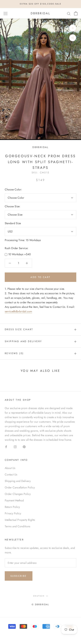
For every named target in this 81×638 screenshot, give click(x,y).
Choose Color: (13, 189)
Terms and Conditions (17, 526)
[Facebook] (6, 446)
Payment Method (14, 500)
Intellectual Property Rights (20, 520)
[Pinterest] (24, 446)
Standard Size (13, 223)
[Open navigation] (5, 13)
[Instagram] (15, 446)
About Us (10, 468)
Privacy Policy (13, 513)
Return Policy (12, 507)
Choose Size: (12, 206)
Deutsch (38, 595)
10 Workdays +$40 (19, 254)
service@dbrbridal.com (18, 311)
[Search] (69, 13)
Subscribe (18, 576)
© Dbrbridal (40, 604)
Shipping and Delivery (23, 341)
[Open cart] (75, 13)
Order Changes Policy (18, 494)
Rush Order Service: (16, 248)
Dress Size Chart (19, 329)
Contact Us (11, 474)
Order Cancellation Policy (20, 487)
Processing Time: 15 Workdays (23, 240)
